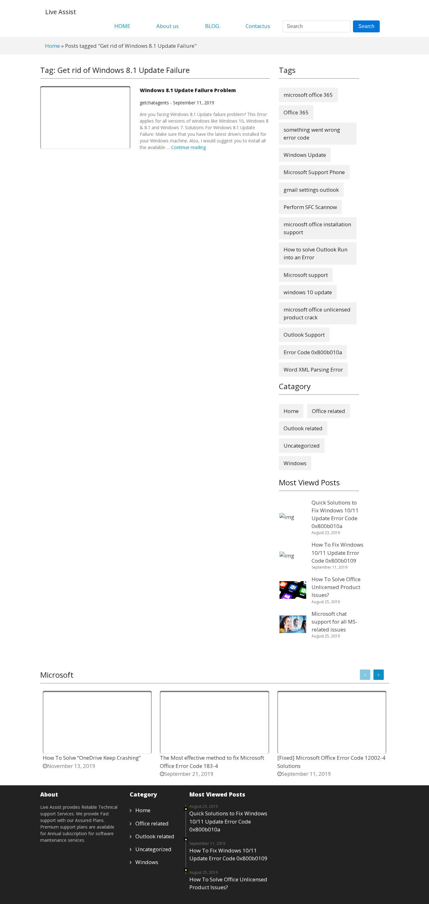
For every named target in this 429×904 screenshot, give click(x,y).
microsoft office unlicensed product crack (317, 313)
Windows (295, 463)
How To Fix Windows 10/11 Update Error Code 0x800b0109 (228, 854)
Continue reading (188, 147)
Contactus (258, 26)
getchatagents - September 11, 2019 (177, 103)
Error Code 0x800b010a (313, 352)
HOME (122, 26)
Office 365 (296, 112)
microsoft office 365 (308, 94)
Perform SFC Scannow (310, 207)
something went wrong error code (312, 133)
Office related (328, 411)
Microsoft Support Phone (314, 172)
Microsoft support (306, 274)
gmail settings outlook (311, 189)
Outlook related (303, 428)
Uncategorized (302, 445)
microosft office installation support (317, 228)
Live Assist (60, 12)
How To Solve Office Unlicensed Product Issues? (228, 883)
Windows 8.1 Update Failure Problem (188, 90)
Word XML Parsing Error (313, 369)
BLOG (212, 26)
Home (52, 45)
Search (366, 26)
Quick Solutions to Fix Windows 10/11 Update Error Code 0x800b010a (228, 821)
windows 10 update (308, 292)
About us (167, 26)
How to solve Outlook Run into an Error (315, 253)
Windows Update (305, 154)
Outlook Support (304, 334)
